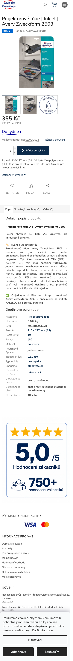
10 (29, 335)
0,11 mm (33, 357)
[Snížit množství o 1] (15, 153)
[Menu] (64, 4)
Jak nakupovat (10, 558)
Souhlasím (52, 652)
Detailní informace (12, 175)
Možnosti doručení (54, 140)
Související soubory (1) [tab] (27, 209)
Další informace (42, 630)
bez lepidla (34, 361)
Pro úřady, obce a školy (15, 553)
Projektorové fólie (38, 317)
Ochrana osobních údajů (16, 572)
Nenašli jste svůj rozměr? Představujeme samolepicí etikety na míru (36, 596)
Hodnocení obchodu (13, 562)
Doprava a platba (12, 543)
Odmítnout (18, 652)
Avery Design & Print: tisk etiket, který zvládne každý (32, 607)
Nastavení (35, 640)
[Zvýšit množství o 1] (15, 148)
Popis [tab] (8, 209)
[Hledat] (45, 4)
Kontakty (7, 548)
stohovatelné (35, 366)
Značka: (31, 31)
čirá (30, 339)
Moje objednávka (11, 577)
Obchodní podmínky (13, 567)
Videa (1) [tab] (48, 209)
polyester (33, 344)
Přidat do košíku (35, 150)
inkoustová (34, 372)
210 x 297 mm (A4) (39, 330)
